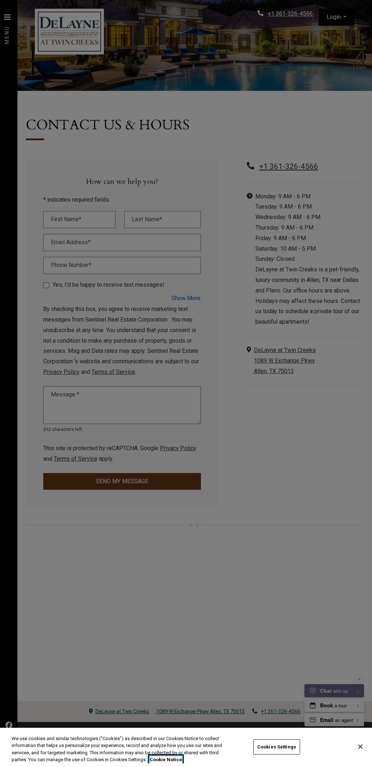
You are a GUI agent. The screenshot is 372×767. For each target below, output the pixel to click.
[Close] (360, 747)
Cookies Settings (276, 747)
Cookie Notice (166, 759)
